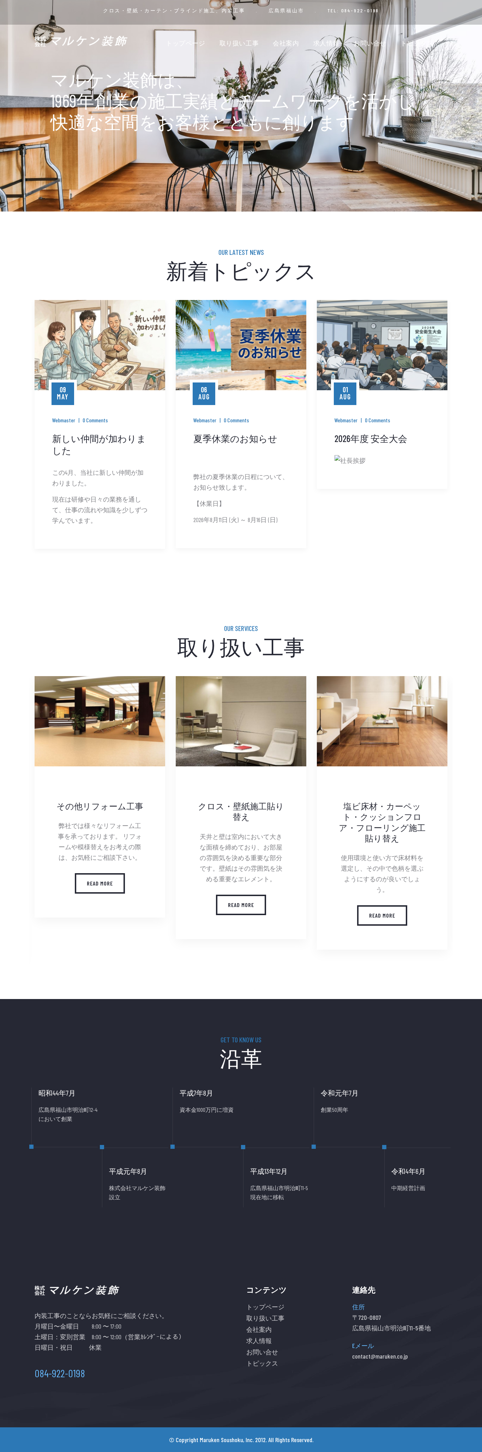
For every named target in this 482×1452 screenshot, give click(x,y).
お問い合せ (370, 43)
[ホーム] (81, 41)
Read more (108, 904)
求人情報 (326, 43)
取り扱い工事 (239, 43)
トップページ (185, 43)
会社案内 (286, 43)
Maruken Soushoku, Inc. (227, 1440)
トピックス (416, 43)
